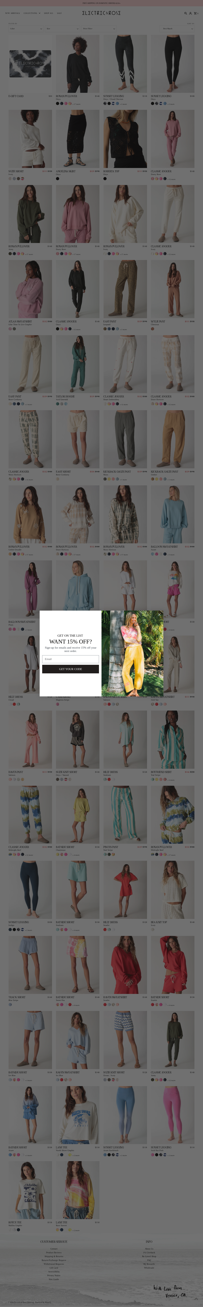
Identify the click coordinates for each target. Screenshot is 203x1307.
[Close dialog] (159, 614)
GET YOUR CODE (70, 669)
